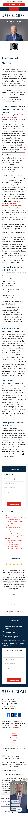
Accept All (9, 804)
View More (14, 605)
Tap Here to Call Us (14, 4)
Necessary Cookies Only (9, 808)
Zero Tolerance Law (14, 534)
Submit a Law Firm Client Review (14, 611)
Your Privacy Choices (12, 756)
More (23, 9)
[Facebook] (8, 715)
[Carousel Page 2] (12, 599)
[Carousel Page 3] (16, 599)
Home (4, 9)
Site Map (14, 740)
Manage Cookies (18, 758)
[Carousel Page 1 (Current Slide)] (8, 599)
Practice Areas (8, 511)
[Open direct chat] (24, 779)
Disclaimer (14, 735)
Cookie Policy (7, 758)
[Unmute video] (18, 794)
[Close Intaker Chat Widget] (26, 779)
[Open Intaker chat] (12, 812)
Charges (10, 525)
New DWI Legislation (14, 544)
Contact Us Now (14, 504)
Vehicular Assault (13, 546)
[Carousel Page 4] (19, 599)
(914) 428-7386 (12, 704)
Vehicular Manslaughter (15, 548)
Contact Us (14, 9)
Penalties (10, 530)
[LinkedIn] (15, 715)
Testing (10, 532)
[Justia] (19, 715)
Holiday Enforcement (14, 527)
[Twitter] (12, 715)
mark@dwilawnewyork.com (11, 708)
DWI (24, 150)
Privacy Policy (14, 738)
